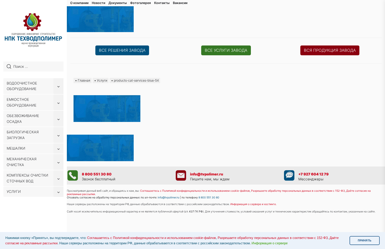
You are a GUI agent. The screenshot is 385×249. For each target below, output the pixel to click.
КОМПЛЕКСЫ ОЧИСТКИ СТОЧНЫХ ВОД (27, 178)
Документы (118, 3)
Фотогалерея (140, 3)
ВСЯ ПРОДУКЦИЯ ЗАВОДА (330, 50)
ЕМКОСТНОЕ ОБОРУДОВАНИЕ (22, 102)
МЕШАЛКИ (16, 148)
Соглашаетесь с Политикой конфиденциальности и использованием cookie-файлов (195, 190)
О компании (79, 3)
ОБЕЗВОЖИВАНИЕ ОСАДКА (23, 118)
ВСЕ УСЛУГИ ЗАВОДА (226, 50)
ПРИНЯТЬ (364, 240)
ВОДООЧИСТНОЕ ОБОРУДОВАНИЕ (22, 86)
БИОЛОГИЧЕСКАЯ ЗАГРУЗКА (23, 135)
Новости (98, 3)
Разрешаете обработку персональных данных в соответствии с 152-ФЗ (273, 238)
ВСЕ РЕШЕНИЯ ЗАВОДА (122, 50)
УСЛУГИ (14, 191)
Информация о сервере (270, 243)
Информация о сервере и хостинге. (253, 204)
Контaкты (162, 3)
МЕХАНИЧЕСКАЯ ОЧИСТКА (22, 162)
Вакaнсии (180, 3)
